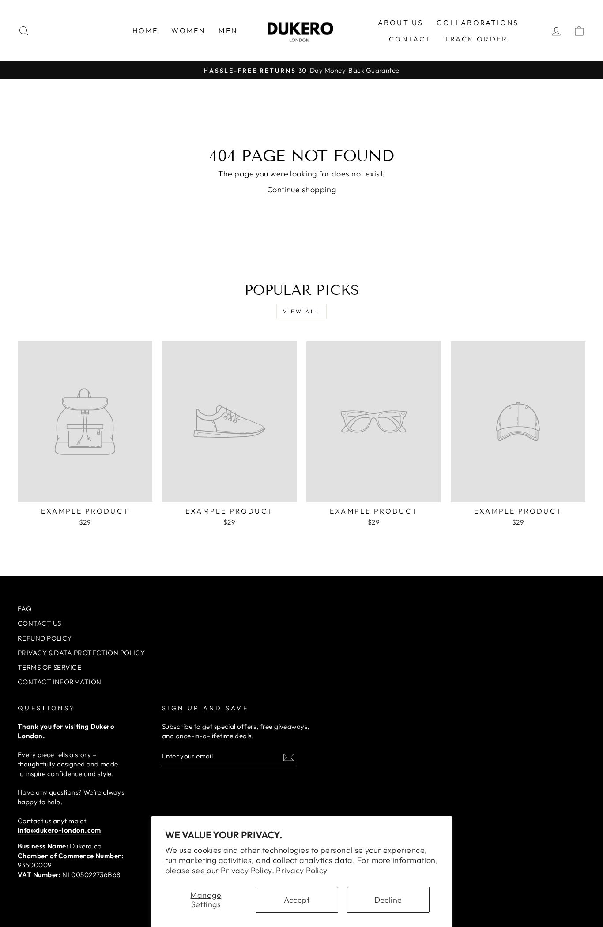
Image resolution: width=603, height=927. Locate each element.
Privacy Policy (301, 870)
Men (228, 30)
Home (145, 30)
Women (188, 30)
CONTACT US (39, 623)
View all (301, 311)
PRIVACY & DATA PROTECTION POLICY (81, 653)
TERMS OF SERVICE (49, 667)
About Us (401, 22)
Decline (388, 900)
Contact (410, 38)
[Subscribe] (288, 757)
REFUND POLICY (45, 638)
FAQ (24, 608)
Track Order (476, 38)
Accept (297, 900)
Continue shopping (301, 189)
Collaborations (478, 22)
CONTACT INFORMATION (60, 682)
